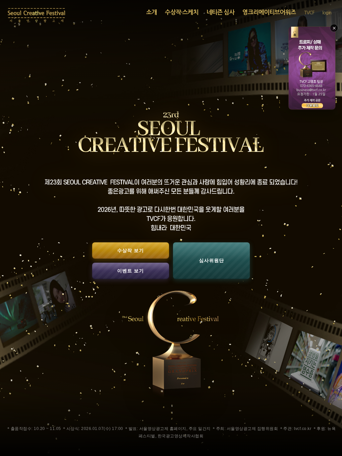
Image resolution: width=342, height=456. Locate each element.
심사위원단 (211, 260)
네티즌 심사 (220, 12)
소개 (151, 12)
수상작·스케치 (181, 12)
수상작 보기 (130, 250)
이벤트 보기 (130, 270)
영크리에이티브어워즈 (269, 12)
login (326, 12)
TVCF (309, 12)
